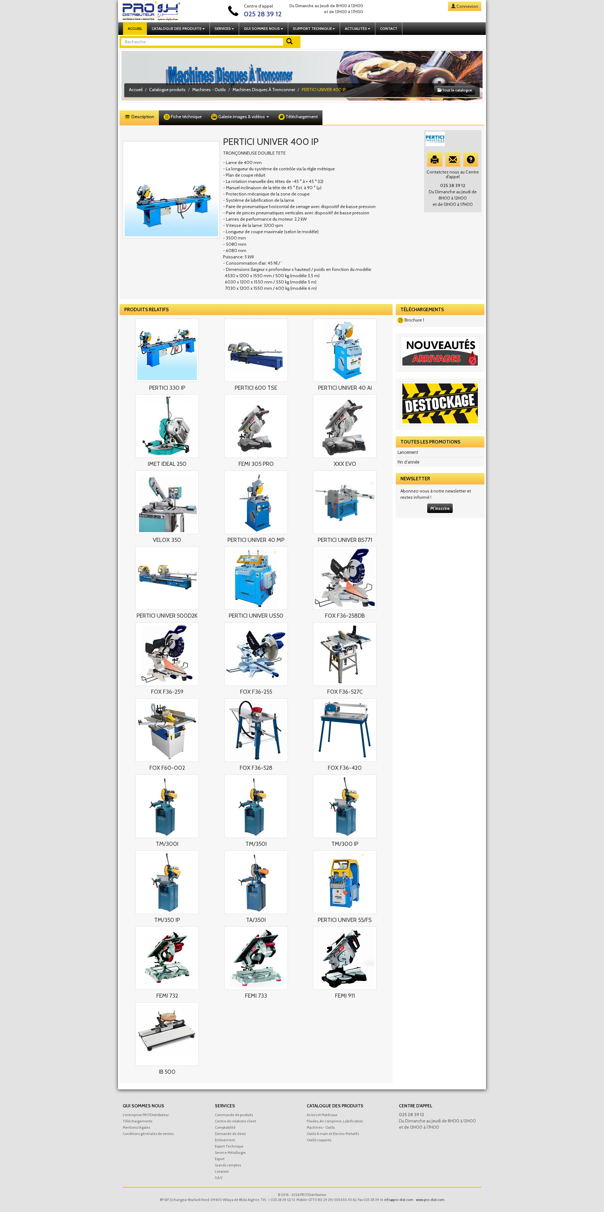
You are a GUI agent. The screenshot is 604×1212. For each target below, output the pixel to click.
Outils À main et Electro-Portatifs (333, 1134)
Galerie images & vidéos (241, 116)
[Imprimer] (434, 159)
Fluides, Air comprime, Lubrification (335, 1121)
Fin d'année (408, 462)
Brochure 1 (414, 320)
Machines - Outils (209, 89)
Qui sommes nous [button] (262, 28)
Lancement (407, 452)
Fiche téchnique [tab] (186, 116)
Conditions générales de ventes (148, 1134)
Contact (388, 28)
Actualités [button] (356, 28)
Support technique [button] (312, 28)
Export (220, 1159)
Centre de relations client (235, 1121)
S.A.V (218, 1178)
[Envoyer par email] (452, 159)
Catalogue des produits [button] (177, 28)
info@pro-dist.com (398, 1200)
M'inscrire (440, 508)
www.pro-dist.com (430, 1200)
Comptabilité (225, 1127)
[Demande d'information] (470, 159)
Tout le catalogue (456, 90)
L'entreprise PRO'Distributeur (146, 1115)
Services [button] (223, 28)
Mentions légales (136, 1127)
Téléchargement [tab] (301, 116)
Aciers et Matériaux (322, 1115)
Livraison (222, 1171)
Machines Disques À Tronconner (263, 89)
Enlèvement (225, 1140)
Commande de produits (234, 1115)
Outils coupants (319, 1140)
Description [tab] (142, 116)
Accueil (135, 28)
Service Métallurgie (230, 1152)
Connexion (467, 6)
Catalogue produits (167, 89)
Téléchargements (137, 1121)
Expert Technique (229, 1146)
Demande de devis (230, 1134)
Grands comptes (228, 1165)
